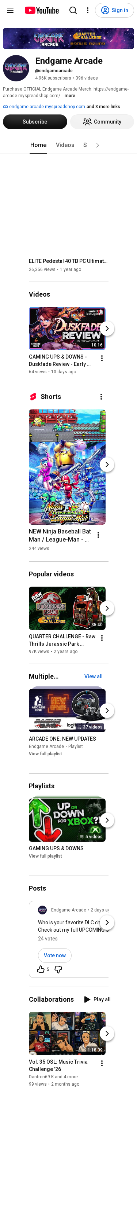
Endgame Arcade (46, 746)
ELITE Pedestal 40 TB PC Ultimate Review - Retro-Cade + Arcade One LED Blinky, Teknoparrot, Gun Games (69, 261)
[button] (97, 145)
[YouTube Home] (41, 10)
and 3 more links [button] (103, 106)
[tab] (38, 145)
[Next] (107, 328)
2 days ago (102, 910)
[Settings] (87, 10)
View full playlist (45, 753)
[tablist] (69, 145)
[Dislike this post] (58, 969)
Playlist (75, 746)
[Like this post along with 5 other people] (41, 969)
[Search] (73, 10)
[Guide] (10, 10)
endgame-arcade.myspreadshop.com (46, 106)
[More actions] (102, 358)
